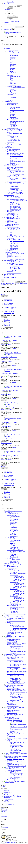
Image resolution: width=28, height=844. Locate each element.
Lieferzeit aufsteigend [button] (9, 311)
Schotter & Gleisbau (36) (10, 260)
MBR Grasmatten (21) (12, 658)
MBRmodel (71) (11, 558)
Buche (11, 59)
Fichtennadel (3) (14, 608)
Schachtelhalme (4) (11, 704)
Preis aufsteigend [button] (8, 299)
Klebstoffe (9, 255)
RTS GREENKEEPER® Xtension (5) (16, 643)
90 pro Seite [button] (7, 321)
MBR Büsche (13, 137)
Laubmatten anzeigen (15, 107)
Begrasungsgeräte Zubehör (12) (14, 644)
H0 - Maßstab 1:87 (14, 266)
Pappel (11, 71)
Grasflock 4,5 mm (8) (15, 679)
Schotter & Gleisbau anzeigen (14, 262)
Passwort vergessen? (15, 21)
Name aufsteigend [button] (8, 303)
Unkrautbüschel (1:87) (15, 206)
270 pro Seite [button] (7, 324)
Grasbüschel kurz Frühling (7, 407)
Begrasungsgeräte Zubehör (13, 154)
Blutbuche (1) (13, 522)
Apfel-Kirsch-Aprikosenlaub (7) (18, 573)
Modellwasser (10, 238)
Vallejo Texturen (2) (15, 752)
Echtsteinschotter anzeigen (16, 264)
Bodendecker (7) (11, 703)
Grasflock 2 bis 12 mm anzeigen (15, 167)
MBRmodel (10, 94)
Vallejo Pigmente (14, 246)
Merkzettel (6, 22)
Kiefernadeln (13, 124)
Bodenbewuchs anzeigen (13, 196)
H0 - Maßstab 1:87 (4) (18, 577)
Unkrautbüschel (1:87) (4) (16, 697)
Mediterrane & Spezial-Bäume (14, 86)
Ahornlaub (12, 108)
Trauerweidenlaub (14, 118)
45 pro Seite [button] (7, 320)
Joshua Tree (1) (14, 554)
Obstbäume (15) (11, 537)
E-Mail (8, 13)
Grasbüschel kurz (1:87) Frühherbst (9, 438)
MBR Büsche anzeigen (18, 626)
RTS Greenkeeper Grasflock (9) (18, 664)
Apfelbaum (12, 57)
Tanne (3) (12, 545)
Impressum (6, 790)
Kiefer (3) (12, 543)
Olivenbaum (13, 93)
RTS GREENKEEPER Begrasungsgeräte (13, 151)
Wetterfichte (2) (14, 547)
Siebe (11, 160)
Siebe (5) (12, 650)
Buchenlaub (13, 112)
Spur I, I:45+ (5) (17, 587)
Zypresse (12, 92)
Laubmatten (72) (11, 569)
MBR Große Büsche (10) (19, 629)
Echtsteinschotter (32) (12, 771)
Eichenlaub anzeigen (18, 590)
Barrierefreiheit (10, 2)
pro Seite (3, 328)
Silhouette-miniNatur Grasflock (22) (16, 674)
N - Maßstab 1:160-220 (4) (19, 579)
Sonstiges (12, 163)
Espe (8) (12, 526)
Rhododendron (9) (11, 633)
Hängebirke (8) (13, 527)
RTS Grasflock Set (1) (15, 665)
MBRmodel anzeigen (15, 96)
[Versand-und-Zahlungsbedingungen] (3, 808)
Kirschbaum (13, 66)
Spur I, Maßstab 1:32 (15, 268)
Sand (11, 234)
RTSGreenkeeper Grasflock (14, 170)
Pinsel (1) (23, 766)
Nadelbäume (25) (14, 562)
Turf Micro (12, 179)
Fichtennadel (13, 122)
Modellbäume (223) (8, 48)
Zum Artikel (3, 350)
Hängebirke (13, 64)
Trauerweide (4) (14, 536)
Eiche (11, 61)
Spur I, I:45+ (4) (17, 580)
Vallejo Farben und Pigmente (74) (15, 740)
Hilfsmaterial (13, 270)
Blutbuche (12, 58)
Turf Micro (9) (13, 669)
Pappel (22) (13, 534)
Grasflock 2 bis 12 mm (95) (10, 165)
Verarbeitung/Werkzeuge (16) (11, 252)
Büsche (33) (10, 622)
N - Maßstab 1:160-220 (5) (19, 586)
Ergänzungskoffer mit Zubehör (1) (18, 651)
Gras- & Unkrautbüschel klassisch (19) (16, 690)
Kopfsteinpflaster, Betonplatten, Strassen (17, 236)
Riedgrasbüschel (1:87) (15, 209)
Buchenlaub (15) (14, 582)
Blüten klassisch (11, 221)
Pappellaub (12, 115)
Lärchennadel (13, 125)
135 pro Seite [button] (7, 322)
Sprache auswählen (12, 6)
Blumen (9, 220)
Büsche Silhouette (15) (15, 630)
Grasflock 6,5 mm (14, 189)
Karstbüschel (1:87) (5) (15, 696)
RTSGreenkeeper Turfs (12, 177)
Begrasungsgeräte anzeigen (13, 149)
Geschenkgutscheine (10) (10, 274)
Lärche (11, 80)
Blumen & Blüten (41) (9, 217)
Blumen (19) (10, 711)
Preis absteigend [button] (8, 300)
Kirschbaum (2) (14, 530)
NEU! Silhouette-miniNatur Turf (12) (16, 682)
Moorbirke (12, 68)
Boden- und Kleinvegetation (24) (15, 701)
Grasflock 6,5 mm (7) (15, 681)
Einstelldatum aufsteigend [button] (10, 307)
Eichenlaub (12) (14, 589)
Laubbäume (10, 51)
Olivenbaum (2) (14, 557)
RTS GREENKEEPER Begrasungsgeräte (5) (13, 641)
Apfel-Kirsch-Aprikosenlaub (17, 110)
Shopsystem (13, 842)
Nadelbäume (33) (11, 538)
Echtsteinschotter (11, 263)
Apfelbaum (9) (13, 520)
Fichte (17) (12, 541)
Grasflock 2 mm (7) (15, 678)
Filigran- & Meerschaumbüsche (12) (16, 621)
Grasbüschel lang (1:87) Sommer (9, 357)
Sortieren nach (4, 315)
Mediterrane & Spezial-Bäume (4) (15, 550)
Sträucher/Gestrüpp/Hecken (13, 140)
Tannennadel (13, 126)
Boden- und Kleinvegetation (14, 210)
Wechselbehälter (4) (15, 649)
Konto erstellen (13, 20)
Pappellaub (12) (14, 596)
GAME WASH (14, 245)
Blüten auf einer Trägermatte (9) (15, 714)
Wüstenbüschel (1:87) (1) (16, 699)
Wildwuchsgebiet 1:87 (12, 214)
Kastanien (12, 65)
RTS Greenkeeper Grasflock (17, 174)
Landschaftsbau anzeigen (13, 227)
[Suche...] (19, 27)
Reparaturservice (8, 792)
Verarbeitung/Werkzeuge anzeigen (15, 253)
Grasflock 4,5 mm (14, 188)
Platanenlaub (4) (14, 603)
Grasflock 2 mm (14, 186)
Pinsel (8, 257)
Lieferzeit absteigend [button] (9, 313)
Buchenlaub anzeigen (18, 583)
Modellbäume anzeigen (12, 50)
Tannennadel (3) (14, 612)
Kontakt (6, 800)
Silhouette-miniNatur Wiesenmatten (15, 192)
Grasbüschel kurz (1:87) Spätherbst (9, 455)
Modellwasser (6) (11, 736)
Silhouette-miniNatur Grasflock (14, 182)
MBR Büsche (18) (14, 625)
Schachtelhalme (11, 213)
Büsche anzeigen (14, 136)
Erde (11, 232)
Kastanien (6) (13, 529)
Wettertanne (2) (14, 548)
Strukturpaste (13, 235)
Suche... (25, 26)
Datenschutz (7, 797)
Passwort (9, 15)
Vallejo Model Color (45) (16, 745)
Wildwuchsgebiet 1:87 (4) (13, 706)
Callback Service (8, 802)
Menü (2, 40)
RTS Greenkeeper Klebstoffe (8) (15, 764)
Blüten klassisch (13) (12, 713)
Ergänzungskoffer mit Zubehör (17, 161)
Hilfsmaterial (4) (14, 778)
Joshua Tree (13, 90)
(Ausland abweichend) (6, 344)
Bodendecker (10, 211)
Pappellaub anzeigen (18, 597)
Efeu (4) (9, 635)
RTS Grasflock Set (14, 175)
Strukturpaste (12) (14, 732)
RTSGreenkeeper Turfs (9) (13, 667)
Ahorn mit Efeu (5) (14, 519)
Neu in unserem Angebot (10, 275)
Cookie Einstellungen (9, 804)
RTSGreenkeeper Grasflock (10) (15, 660)
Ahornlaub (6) (13, 572)
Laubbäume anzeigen (15, 52)
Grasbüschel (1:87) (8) (15, 695)
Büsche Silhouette (14, 139)
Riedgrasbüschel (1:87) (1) (16, 700)
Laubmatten (10, 105)
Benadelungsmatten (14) (13, 605)
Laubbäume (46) (14, 561)
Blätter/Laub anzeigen (12, 103)
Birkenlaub (12, 111)
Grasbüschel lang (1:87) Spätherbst (9, 390)
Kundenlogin (7, 9)
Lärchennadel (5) (14, 611)
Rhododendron (10, 142)
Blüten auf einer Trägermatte (14, 223)
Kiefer (11, 79)
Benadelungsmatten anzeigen (17, 121)
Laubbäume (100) (11, 515)
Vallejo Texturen (14, 248)
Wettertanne (13, 85)
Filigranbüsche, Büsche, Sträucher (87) (13, 129)
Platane (12, 69)
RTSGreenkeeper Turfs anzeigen (18, 178)
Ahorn (11, 54)
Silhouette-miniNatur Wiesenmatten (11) (17, 683)
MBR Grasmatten (11, 168)
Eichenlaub (12, 114)
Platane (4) (12, 533)
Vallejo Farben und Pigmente (14, 239)
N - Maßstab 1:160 (14, 267)
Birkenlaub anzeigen (18, 576)
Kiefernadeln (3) (14, 610)
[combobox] (4, 296)
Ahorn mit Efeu (14, 55)
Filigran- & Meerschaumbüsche (14, 133)
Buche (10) (12, 523)
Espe (11, 62)
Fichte (11, 78)
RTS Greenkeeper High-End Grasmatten (17, 181)
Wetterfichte (13, 83)
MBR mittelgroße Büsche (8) (20, 628)
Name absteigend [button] (8, 304)
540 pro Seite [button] (7, 325)
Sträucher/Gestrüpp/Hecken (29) (15, 632)
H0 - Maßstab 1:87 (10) (16, 774)
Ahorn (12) (12, 518)
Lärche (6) (12, 544)
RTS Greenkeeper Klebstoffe (14, 256)
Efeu (8, 143)
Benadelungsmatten (11, 119)
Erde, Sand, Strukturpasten (13, 228)
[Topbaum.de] (6, 29)
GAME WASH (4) (14, 749)
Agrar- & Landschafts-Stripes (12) (15, 689)
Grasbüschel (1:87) (14, 203)
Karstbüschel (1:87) (15, 204)
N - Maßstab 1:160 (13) (16, 775)
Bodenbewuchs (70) (9, 195)
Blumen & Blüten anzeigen (13, 218)
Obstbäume (9, 73)
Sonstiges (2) (13, 653)
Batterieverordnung (8, 799)
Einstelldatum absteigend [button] (10, 308)
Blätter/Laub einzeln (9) (13, 568)
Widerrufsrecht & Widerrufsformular (13, 796)
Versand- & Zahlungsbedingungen (12, 795)
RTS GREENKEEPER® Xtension (15, 153)
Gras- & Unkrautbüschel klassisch (15, 199)
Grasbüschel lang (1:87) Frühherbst (9, 373)
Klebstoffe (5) (10, 760)
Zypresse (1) (13, 555)
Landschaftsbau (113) (9, 225)
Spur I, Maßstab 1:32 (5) (16, 777)
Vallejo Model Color (15, 243)
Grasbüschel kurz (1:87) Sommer (9, 422)
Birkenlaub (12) (14, 575)
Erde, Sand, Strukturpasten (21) (14, 720)
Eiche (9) (12, 525)
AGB (5, 793)
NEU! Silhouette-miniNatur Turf (15, 190)
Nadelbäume (10, 75)
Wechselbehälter (14, 158)
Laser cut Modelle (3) (9, 250)
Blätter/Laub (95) (8, 101)
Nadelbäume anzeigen (15, 76)
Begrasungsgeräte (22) (9, 147)
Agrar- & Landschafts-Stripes (14, 197)
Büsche (8, 135)
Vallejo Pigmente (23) (15, 750)
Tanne (11, 82)
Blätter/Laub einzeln (12, 104)
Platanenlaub (13, 117)
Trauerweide (13, 72)
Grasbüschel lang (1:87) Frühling (9, 340)
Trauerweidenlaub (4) (15, 604)
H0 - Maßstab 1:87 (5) (18, 584)
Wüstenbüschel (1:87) (15, 207)
